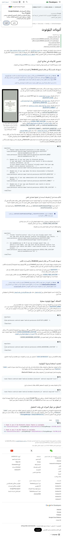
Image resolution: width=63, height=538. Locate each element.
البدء (6, 23)
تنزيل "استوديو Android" (35, 491)
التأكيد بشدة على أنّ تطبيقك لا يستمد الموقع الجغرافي (39, 123)
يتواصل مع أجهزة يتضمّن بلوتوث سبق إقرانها (39, 106)
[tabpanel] (31, 428)
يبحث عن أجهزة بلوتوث (44, 96)
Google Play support (15, 488)
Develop (58, 7)
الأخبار (59, 471)
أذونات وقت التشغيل (42, 130)
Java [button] (50, 420)
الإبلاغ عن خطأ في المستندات (14, 486)
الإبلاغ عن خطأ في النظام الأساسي (13, 483)
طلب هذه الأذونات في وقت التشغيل (22, 292)
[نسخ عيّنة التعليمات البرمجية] (60, 146)
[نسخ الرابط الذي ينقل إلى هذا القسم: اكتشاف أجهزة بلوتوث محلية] (38, 301)
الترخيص (53, 526)
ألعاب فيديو (38, 459)
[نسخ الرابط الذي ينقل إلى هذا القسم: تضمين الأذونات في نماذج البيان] (35, 61)
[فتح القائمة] (59, 2)
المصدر (59, 468)
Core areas (48, 7)
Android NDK (37, 494)
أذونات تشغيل (38, 292)
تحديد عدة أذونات (35, 50)
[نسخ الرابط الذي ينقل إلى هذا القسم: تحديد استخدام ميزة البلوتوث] (37, 364)
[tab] (57, 420)
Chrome (59, 512)
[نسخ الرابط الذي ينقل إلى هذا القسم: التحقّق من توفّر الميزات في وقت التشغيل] (29, 407)
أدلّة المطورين (38, 486)
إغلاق (14, 23)
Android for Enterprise (55, 463)
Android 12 (58, 496)
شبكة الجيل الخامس (37, 472)
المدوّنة (59, 474)
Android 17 (58, 483)
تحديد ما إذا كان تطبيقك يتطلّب (17, 50)
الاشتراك (38, 530)
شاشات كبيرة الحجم (16, 459)
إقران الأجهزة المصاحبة (18, 286)
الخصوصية (38, 469)
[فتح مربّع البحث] (27, 2)
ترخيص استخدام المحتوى (21, 441)
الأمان (60, 466)
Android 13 (58, 494)
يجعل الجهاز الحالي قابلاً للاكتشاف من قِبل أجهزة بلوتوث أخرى (35, 101)
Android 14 (58, 491)
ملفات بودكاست (57, 476)
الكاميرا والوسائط (37, 467)
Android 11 (58, 499)
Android (59, 461)
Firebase (59, 515)
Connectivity (37, 7)
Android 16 (58, 486)
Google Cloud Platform (55, 517)
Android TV (17, 469)
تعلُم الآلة (39, 462)
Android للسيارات (16, 467)
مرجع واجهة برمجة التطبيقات (34, 488)
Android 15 (58, 488)
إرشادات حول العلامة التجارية (43, 526)
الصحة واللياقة (38, 464)
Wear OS (18, 462)
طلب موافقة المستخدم (25, 130)
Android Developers (56, 23)
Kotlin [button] (57, 420)
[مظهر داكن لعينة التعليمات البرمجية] (58, 146)
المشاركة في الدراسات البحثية (14, 491)
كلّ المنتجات (58, 520)
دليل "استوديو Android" (35, 483)
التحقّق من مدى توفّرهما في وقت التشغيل (25, 54)
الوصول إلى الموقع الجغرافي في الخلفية (24, 334)
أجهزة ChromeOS (16, 464)
